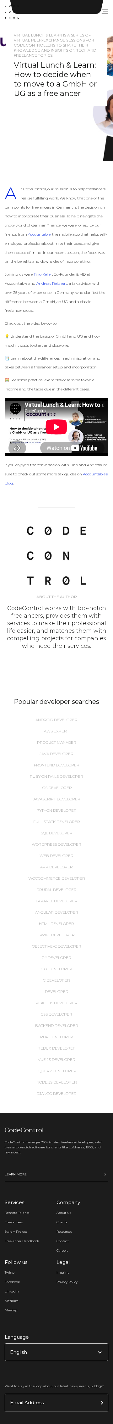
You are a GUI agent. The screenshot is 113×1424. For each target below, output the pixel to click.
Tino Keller (43, 274)
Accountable (39, 234)
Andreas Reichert (51, 283)
